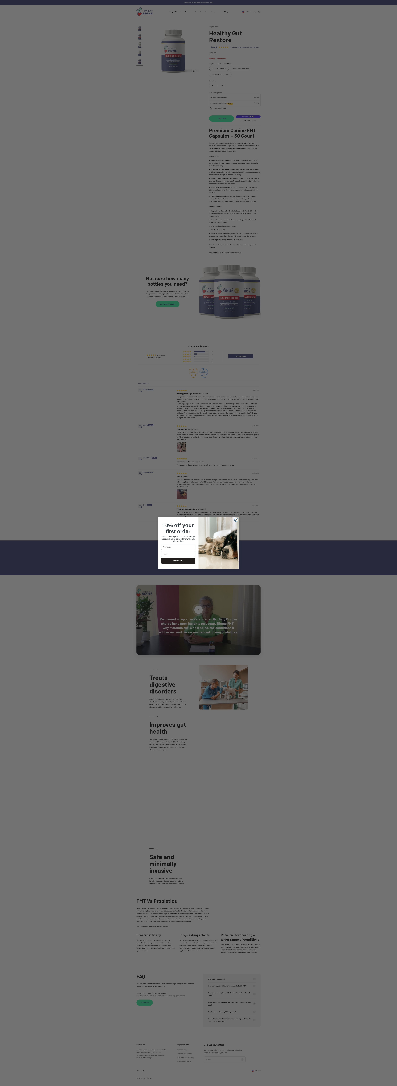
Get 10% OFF (178, 561)
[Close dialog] (236, 520)
